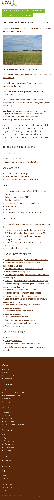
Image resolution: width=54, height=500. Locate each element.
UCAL (5, 11)
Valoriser (25, 11)
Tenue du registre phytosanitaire (20, 319)
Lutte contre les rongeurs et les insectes (23, 212)
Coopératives (9, 378)
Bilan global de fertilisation (16, 248)
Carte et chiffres (10, 375)
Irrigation (9, 209)
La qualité (8, 412)
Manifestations (9, 461)
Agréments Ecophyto (12, 435)
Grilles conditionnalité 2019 (17, 197)
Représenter (8, 15)
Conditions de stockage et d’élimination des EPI (26, 259)
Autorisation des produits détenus (20, 289)
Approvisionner (37, 11)
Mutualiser (14, 11)
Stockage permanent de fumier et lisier (22, 343)
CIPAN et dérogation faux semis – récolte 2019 (26, 233)
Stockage (7, 401)
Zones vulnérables (13, 158)
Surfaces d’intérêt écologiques (18, 173)
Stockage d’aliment (13, 340)
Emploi (29, 15)
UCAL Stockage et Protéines (15, 424)
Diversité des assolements (17, 176)
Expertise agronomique (13, 398)
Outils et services (10, 447)
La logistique (9, 415)
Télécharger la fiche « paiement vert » (20, 119)
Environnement (10, 441)
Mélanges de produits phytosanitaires (22, 323)
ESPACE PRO (19, 15)
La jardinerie (9, 421)
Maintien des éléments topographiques (22, 203)
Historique (8, 372)
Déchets (8, 337)
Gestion (7, 389)
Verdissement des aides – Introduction (22, 179)
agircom (41, 496)
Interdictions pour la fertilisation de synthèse (25, 230)
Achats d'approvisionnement (15, 392)
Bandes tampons (12, 206)
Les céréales (9, 418)
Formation (8, 450)
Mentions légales (19, 496)
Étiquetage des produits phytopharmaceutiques (26, 280)
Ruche (6, 369)
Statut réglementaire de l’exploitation (22, 161)
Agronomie (8, 438)
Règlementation (10, 444)
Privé (4, 490)
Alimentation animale (12, 395)
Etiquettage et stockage (16, 326)
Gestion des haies (13, 200)
